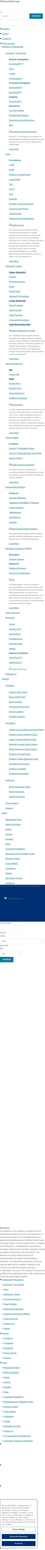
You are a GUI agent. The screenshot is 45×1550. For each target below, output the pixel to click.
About (4, 1363)
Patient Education (7, 886)
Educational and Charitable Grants (18, 1402)
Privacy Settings (18, 1529)
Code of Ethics (10, 1412)
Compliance (9, 1416)
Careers (5, 34)
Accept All (18, 1543)
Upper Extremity (17, 272)
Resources (21, 886)
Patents (7, 1329)
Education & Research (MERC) (17, 1314)
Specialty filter (4, 947)
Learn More (14, 149)
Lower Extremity (17, 301)
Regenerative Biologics (14, 1309)
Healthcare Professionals (12, 1280)
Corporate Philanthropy (13, 1397)
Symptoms (8, 1338)
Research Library (11, 1407)
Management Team (12, 1368)
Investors (5, 29)
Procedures (8, 1343)
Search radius (3, 934)
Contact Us (6, 39)
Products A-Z (9, 1324)
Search (36, 16)
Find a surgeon (8, 43)
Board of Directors (11, 1373)
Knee (11, 379)
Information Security (12, 1426)
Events (6, 1377)
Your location (5, 923)
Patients (5, 1333)
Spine (6, 1289)
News (6, 1392)
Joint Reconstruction (12, 1299)
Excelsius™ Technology (14, 1285)
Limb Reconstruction (20, 324)
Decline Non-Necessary (18, 1536)
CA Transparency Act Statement (17, 1436)
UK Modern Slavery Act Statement (18, 1441)
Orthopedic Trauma (12, 1294)
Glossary (7, 1358)
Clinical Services (11, 1319)
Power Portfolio (10, 1304)
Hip (10, 370)
